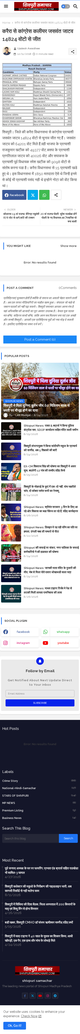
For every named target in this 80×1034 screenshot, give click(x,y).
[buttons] (25, 996)
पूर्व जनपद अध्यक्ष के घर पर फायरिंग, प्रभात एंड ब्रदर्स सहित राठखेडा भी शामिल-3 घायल (41, 870)
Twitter (33, 195)
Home (6, 22)
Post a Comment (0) (40, 339)
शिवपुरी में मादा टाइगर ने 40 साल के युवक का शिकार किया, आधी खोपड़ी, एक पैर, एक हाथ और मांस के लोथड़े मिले (39, 938)
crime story (39, 780)
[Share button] (56, 195)
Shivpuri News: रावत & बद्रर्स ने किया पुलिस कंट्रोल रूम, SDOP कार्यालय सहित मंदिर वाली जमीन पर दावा (51, 429)
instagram (23, 643)
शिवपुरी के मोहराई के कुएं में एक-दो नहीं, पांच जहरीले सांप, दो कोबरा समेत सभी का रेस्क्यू (50, 488)
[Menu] (6, 6)
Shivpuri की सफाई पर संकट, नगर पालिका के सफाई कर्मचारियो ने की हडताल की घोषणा (51, 549)
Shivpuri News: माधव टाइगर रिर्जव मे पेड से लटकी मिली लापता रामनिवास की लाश (48, 590)
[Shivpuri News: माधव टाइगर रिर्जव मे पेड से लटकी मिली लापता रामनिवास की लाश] (11, 594)
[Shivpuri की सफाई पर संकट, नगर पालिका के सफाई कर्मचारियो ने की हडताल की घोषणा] (11, 553)
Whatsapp (44, 195)
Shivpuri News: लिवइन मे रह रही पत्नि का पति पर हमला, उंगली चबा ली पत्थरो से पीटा (51, 529)
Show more (68, 246)
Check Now (29, 1016)
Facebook (17, 195)
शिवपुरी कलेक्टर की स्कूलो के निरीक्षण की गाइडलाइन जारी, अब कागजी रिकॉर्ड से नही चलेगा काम (38, 889)
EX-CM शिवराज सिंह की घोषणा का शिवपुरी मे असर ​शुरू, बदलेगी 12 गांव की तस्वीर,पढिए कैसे (50, 468)
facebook (23, 631)
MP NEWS (39, 803)
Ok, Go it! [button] (15, 1025)
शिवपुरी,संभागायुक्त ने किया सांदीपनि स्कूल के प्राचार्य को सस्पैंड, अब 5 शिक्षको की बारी (50, 448)
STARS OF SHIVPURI (39, 795)
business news (39, 818)
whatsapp (63, 631)
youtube (63, 643)
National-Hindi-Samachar (39, 788)
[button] (65, 6)
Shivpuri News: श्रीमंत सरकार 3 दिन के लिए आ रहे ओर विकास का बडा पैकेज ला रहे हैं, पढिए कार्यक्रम (51, 509)
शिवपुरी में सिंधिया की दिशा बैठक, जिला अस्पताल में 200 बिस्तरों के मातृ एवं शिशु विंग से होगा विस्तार (40, 906)
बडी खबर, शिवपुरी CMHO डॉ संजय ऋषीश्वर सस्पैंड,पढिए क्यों (39, 922)
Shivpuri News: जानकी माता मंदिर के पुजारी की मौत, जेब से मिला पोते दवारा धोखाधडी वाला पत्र (50, 570)
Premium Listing (39, 810)
